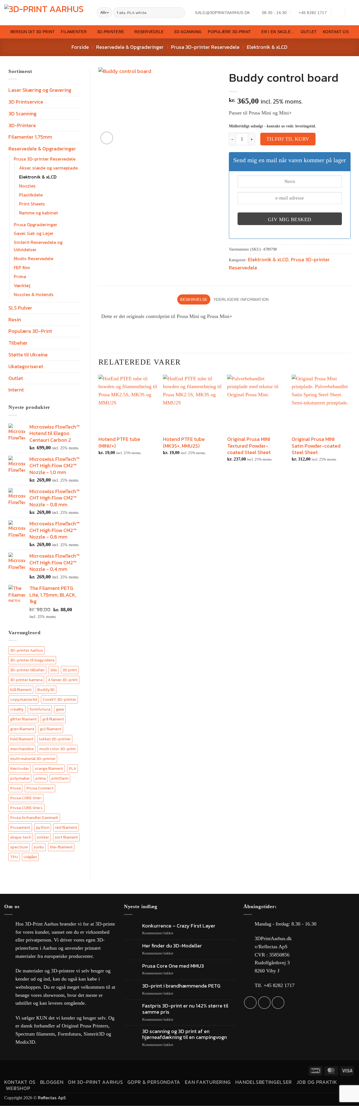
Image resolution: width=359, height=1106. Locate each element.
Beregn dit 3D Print (32, 31)
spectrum (19, 847)
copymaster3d (23, 699)
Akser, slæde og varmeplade (48, 167)
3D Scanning (22, 113)
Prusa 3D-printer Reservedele (205, 47)
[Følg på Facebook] (250, 1002)
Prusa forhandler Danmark (34, 817)
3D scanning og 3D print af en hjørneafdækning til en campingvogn (184, 1034)
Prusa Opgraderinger (35, 224)
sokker (43, 837)
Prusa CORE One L (26, 808)
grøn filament (22, 729)
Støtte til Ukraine (28, 354)
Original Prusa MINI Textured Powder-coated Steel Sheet (249, 445)
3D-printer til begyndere (32, 660)
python (42, 827)
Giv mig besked (289, 219)
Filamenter (74, 31)
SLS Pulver (20, 308)
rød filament (66, 827)
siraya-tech (20, 837)
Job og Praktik (316, 1082)
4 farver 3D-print (63, 680)
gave (60, 709)
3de (53, 670)
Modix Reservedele (33, 258)
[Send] (180, 12)
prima (40, 778)
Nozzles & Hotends (34, 294)
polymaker (20, 778)
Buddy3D (46, 689)
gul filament (50, 729)
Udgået (30, 857)
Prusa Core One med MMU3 (173, 966)
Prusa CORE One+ (26, 798)
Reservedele (149, 31)
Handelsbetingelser (263, 1082)
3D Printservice (25, 102)
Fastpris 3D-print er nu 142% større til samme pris (185, 1009)
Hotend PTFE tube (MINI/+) (119, 442)
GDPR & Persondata (153, 1082)
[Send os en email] (264, 1002)
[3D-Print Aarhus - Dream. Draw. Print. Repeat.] (46, 12)
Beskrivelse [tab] (193, 299)
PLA (72, 768)
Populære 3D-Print (229, 31)
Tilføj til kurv (287, 139)
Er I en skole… (277, 31)
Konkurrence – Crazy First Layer (178, 926)
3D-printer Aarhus (26, 650)
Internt (16, 389)
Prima (20, 276)
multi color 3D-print (57, 749)
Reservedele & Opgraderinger (130, 47)
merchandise (22, 749)
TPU (14, 857)
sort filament (66, 837)
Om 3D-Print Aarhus (95, 1082)
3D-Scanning (188, 31)
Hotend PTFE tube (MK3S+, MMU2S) (184, 442)
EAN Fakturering (208, 1082)
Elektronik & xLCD (267, 47)
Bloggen (52, 1082)
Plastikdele (31, 194)
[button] (338, 12)
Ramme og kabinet (38, 212)
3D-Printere (110, 31)
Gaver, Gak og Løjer (34, 233)
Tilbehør (18, 343)
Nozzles (27, 185)
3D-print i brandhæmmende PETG (181, 986)
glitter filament (23, 719)
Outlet (309, 31)
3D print (70, 670)
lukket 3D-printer (55, 739)
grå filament (53, 719)
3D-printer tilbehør (27, 670)
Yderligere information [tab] (241, 299)
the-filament (61, 847)
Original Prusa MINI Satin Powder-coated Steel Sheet (316, 445)
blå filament (21, 689)
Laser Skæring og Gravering (39, 90)
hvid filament (21, 739)
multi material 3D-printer (33, 758)
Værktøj (22, 285)
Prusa (15, 788)
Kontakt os (336, 31)
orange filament (48, 768)
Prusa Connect (40, 788)
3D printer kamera (26, 680)
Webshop (18, 1088)
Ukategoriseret (25, 366)
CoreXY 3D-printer (59, 699)
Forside (80, 47)
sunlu (39, 847)
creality (17, 709)
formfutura (39, 709)
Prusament (20, 827)
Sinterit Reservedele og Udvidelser (38, 246)
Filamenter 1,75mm (30, 137)
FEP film (22, 267)
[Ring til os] (278, 1002)
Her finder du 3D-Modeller (172, 946)
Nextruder (19, 768)
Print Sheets (32, 203)
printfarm (59, 778)
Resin (14, 319)
